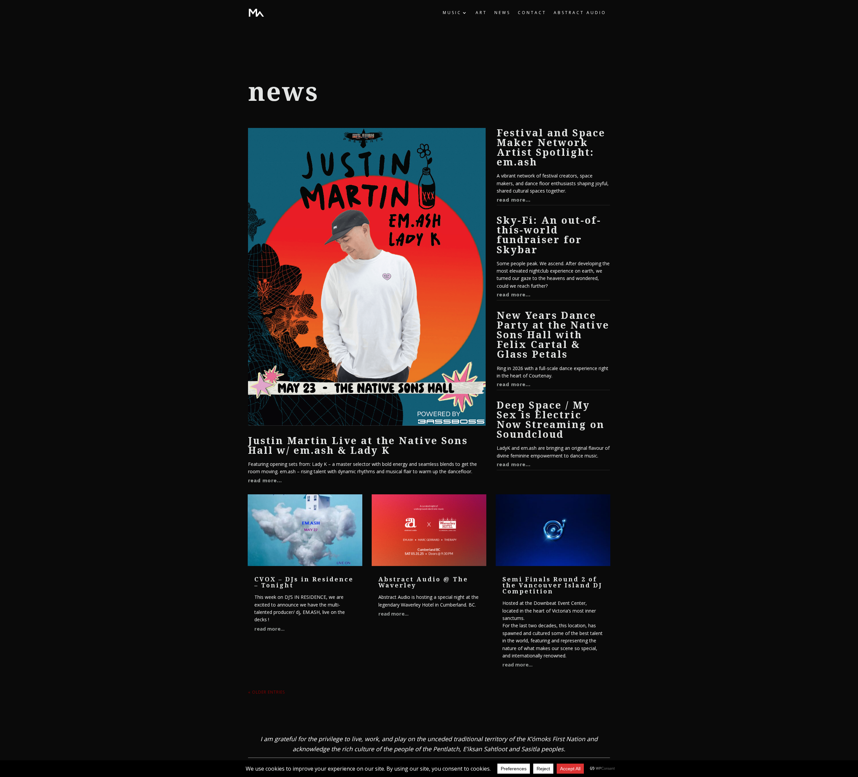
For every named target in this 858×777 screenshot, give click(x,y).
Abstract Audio (580, 12)
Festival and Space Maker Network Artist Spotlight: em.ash (551, 147)
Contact (532, 12)
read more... (265, 481)
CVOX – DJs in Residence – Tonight (304, 582)
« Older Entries (266, 692)
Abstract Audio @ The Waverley (423, 582)
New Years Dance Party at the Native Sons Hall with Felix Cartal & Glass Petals (553, 334)
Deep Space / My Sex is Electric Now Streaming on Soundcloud (551, 419)
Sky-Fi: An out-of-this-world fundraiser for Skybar (549, 234)
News (502, 12)
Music (452, 12)
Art (481, 12)
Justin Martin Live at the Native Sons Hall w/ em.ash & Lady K (358, 445)
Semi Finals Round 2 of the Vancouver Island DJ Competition (552, 585)
